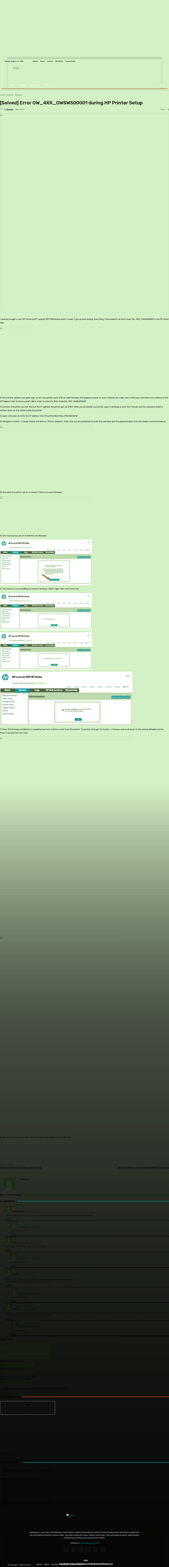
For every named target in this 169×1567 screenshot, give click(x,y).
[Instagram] (73, 1549)
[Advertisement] (34, 1438)
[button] (161, 85)
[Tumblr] (95, 1549)
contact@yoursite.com (89, 1543)
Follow (27, 1403)
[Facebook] (66, 1549)
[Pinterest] (88, 1549)
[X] (102, 1549)
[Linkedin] (81, 1549)
